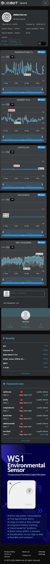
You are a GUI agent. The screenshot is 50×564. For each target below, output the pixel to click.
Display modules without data (13, 44)
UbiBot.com (19, 560)
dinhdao (25, 322)
